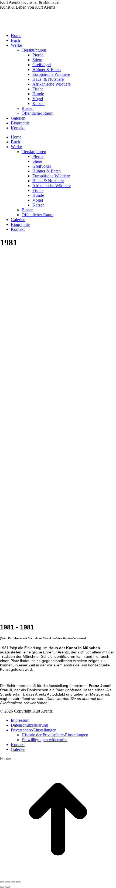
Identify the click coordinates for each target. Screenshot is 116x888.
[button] (33, 730)
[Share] (7, 882)
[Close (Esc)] (2, 882)
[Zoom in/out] (18, 882)
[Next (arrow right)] (7, 887)
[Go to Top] (58, 875)
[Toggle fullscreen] (13, 882)
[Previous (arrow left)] (2, 887)
